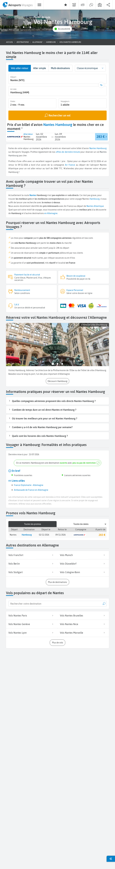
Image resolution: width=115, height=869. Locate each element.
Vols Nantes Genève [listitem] (19, 624)
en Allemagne (51, 213)
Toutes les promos (32, 524)
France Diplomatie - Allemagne (28, 485)
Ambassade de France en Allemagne (31, 490)
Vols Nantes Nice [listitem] (69, 624)
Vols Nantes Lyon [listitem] (17, 632)
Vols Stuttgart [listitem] (15, 572)
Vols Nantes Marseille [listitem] (71, 632)
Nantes (92, 148)
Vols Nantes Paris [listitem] (17, 615)
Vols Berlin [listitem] (14, 563)
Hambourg (102, 148)
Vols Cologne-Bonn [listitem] (70, 572)
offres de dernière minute (68, 152)
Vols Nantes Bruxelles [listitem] (71, 615)
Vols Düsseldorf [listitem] (68, 563)
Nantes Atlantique (95, 206)
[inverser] (101, 85)
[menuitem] (17, 5)
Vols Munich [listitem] (66, 555)
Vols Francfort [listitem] (15, 555)
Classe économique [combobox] (87, 68)
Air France (70, 165)
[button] (62, 29)
